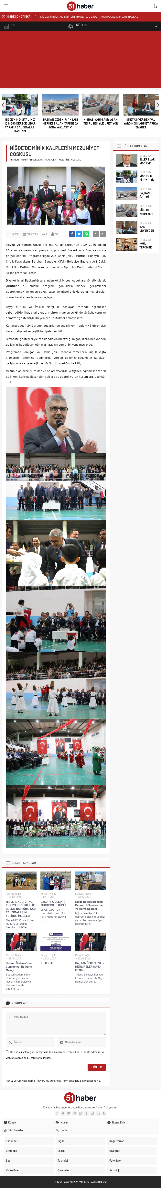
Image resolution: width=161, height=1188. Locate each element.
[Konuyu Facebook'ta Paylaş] (72, 234)
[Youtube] (68, 1113)
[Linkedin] (98, 1113)
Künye (12, 1122)
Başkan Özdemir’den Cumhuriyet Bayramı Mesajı (19, 966)
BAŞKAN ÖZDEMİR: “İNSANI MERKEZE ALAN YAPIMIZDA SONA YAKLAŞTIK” (85, 16)
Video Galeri (13, 1170)
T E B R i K (46, 963)
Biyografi (114, 1150)
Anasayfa (14, 159)
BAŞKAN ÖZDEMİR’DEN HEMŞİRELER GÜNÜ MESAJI (89, 966)
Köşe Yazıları (116, 1141)
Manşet (24, 159)
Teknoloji (63, 1160)
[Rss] (104, 1113)
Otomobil (11, 1150)
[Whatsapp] (80, 1113)
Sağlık (61, 1150)
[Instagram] (92, 1113)
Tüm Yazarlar (15, 1130)
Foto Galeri (115, 1160)
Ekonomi (11, 1141)
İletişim (64, 1122)
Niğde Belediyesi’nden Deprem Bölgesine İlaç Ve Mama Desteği (89, 905)
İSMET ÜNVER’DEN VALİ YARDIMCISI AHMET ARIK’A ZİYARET (141, 123)
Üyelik (63, 1130)
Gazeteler (63, 1170)
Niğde (15, 234)
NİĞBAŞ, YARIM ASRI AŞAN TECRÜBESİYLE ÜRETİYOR (100, 121)
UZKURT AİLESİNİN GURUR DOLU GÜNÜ (53, 903)
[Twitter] (62, 1113)
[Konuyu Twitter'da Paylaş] (79, 234)
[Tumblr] (86, 1113)
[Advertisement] (80, 60)
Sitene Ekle (118, 1122)
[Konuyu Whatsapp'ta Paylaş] (86, 234)
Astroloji (114, 1170)
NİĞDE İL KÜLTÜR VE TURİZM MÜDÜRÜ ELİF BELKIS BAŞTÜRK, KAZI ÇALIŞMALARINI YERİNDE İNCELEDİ (21, 908)
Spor (9, 1160)
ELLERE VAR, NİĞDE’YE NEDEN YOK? (147, 163)
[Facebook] (57, 1113)
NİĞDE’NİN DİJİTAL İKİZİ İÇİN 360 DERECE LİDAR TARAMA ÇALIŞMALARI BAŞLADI (20, 125)
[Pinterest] (74, 1113)
